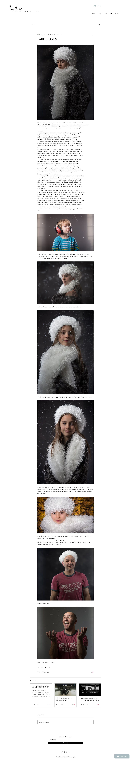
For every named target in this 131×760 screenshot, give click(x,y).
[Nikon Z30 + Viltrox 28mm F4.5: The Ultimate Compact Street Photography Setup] (90, 690)
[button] (99, 24)
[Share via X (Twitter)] (42, 667)
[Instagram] (113, 13)
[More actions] (93, 35)
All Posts (32, 24)
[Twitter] (118, 13)
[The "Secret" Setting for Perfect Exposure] (65, 690)
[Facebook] (115, 13)
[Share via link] (49, 667)
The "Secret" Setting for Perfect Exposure (63, 699)
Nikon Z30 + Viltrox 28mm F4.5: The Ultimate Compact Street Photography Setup (90, 699)
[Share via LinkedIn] (45, 667)
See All (99, 680)
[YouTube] (111, 13)
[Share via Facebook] (38, 667)
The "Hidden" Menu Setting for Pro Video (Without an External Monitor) (40, 687)
